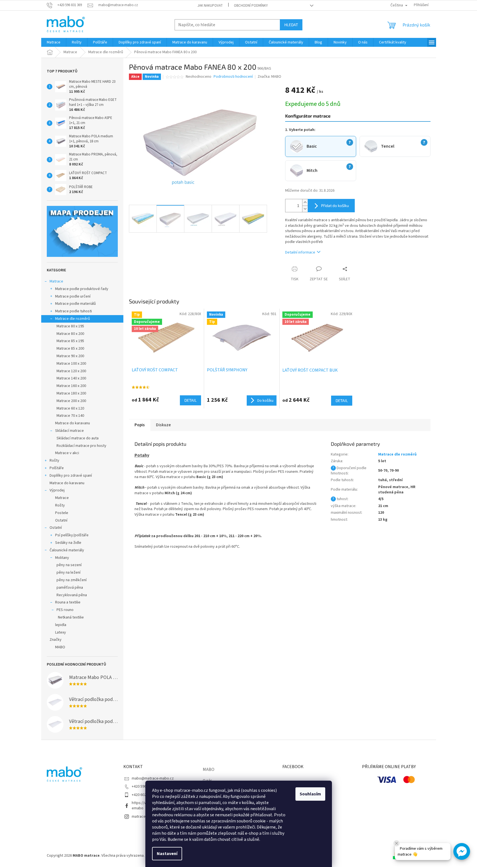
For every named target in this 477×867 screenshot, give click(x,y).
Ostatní (61, 520)
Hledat (291, 24)
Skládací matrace (69, 431)
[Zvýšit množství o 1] (305, 202)
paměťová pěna (70, 587)
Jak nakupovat (210, 5)
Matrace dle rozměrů (72, 319)
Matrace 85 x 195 (70, 341)
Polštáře (57, 468)
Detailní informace (300, 252)
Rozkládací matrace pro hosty (81, 446)
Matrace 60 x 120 (70, 408)
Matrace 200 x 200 (71, 401)
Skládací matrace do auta (78, 438)
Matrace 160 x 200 (71, 386)
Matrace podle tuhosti (73, 311)
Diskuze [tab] (163, 425)
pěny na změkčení (72, 580)
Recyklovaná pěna (72, 595)
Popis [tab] (139, 425)
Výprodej (57, 490)
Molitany (62, 558)
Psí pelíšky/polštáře (72, 535)
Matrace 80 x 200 (70, 334)
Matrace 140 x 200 (71, 378)
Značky (56, 639)
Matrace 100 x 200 (71, 363)
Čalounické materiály (67, 550)
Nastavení (167, 854)
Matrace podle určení (72, 296)
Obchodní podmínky (251, 5)
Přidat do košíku (335, 205)
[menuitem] (53, 42)
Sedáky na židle (68, 542)
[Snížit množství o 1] (305, 209)
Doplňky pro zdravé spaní (71, 475)
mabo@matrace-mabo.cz (153, 778)
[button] (461, 851)
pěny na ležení (68, 572)
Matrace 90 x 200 (70, 356)
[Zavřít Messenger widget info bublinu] (396, 843)
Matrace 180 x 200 (71, 393)
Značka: (269, 76)
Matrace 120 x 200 (71, 371)
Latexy (60, 632)
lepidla (60, 625)
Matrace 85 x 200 (70, 348)
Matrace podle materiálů (75, 303)
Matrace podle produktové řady (81, 289)
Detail (190, 400)
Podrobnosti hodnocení (233, 76)
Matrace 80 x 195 (70, 326)
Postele (61, 513)
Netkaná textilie (71, 617)
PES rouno (65, 610)
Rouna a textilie (67, 602)
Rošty (54, 460)
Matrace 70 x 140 (70, 415)
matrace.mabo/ (144, 816)
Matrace (56, 281)
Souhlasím (310, 794)
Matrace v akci (67, 453)
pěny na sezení (69, 565)
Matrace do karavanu (72, 423)
